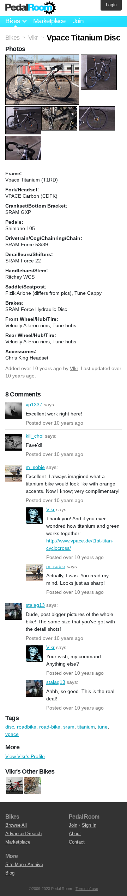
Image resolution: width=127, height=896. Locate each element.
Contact (77, 842)
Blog (9, 873)
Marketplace (49, 21)
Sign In (89, 825)
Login (111, 4)
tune (103, 727)
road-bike (49, 727)
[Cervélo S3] (14, 785)
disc (9, 727)
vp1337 (13, 410)
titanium (86, 727)
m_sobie (13, 473)
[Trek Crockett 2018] (33, 785)
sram (68, 727)
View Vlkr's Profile (25, 756)
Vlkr (74, 368)
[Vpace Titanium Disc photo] (43, 58)
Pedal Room (30, 8)
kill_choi (13, 442)
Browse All (16, 825)
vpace (12, 734)
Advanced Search (23, 833)
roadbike (26, 727)
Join (78, 21)
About (75, 833)
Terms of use (86, 889)
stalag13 (13, 611)
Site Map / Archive (24, 864)
